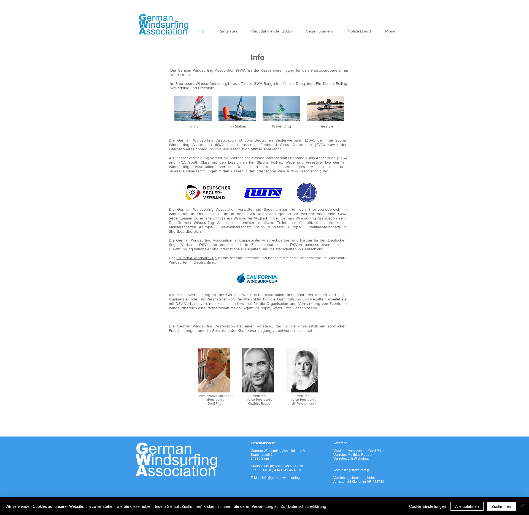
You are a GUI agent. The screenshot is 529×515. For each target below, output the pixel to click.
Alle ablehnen (467, 506)
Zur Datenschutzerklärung (303, 506)
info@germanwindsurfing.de (283, 478)
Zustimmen (501, 506)
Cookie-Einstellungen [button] (427, 506)
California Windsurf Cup (196, 258)
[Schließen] (522, 506)
